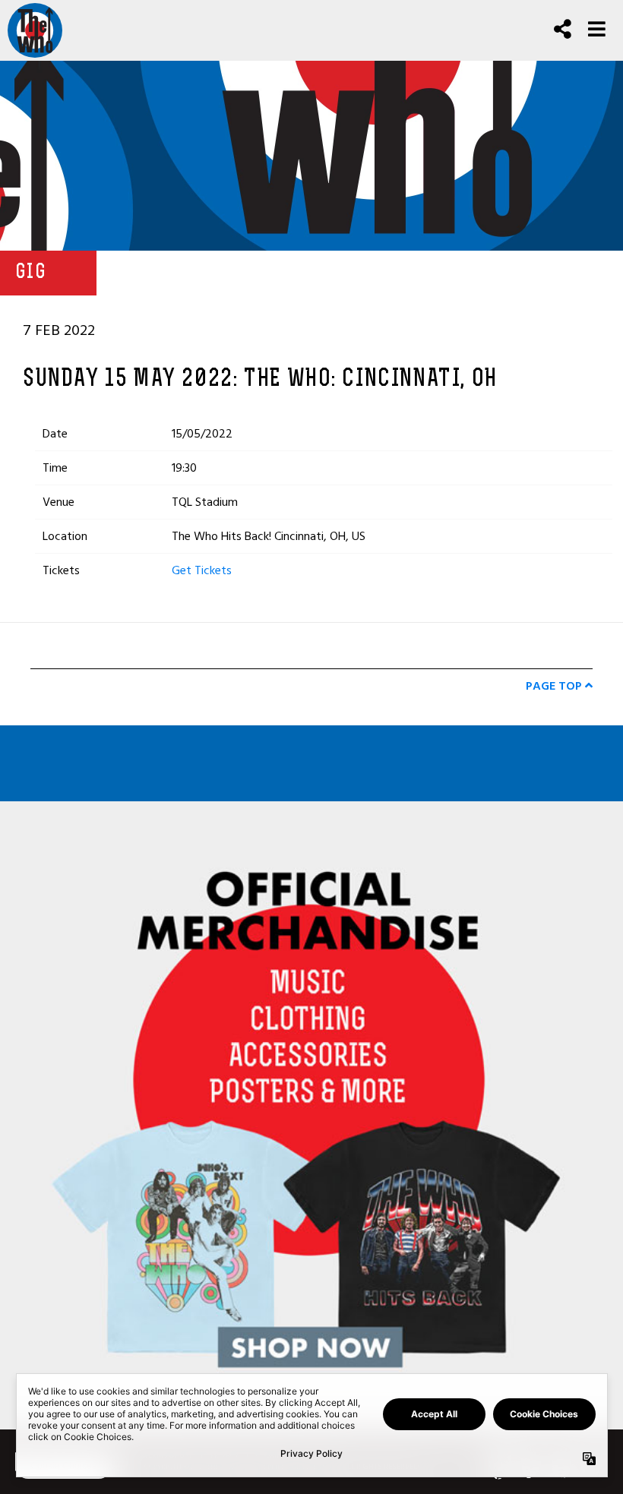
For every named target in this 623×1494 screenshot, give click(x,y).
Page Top (555, 686)
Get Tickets (202, 570)
